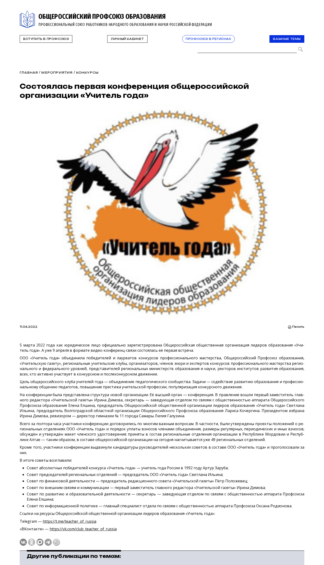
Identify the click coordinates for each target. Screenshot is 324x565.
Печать (298, 327)
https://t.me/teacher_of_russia (69, 521)
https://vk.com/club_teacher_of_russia (83, 529)
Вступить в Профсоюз (46, 39)
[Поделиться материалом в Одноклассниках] (31, 542)
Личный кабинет (127, 39)
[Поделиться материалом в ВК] (23, 542)
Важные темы (287, 39)
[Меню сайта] (300, 13)
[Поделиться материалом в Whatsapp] (56, 542)
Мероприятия (57, 72)
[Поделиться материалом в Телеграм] (48, 542)
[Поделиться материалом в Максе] (39, 542)
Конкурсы (87, 72)
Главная (29, 72)
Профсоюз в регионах (208, 39)
